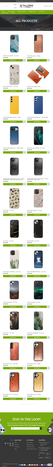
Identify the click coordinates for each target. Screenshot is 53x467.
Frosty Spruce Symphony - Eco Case (12, 271)
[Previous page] (18, 404)
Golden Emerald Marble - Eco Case (35, 333)
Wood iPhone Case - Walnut (34, 363)
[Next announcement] (44, 1)
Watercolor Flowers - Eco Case (10, 86)
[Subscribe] (41, 428)
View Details (13, 60)
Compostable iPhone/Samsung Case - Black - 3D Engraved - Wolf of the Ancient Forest (14, 179)
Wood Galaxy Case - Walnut (33, 55)
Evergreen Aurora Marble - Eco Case (36, 147)
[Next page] (35, 404)
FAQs (16, 442)
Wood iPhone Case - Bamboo (34, 394)
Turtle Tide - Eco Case (8, 210)
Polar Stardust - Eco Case (33, 240)
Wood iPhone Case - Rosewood (10, 394)
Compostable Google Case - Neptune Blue (13, 147)
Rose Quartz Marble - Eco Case (34, 210)
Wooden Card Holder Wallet (34, 86)
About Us (17, 444)
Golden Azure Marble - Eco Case (11, 55)
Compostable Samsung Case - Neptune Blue (37, 117)
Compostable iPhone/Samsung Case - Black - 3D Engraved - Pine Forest (38, 179)
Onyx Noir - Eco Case (8, 240)
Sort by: (32, 29)
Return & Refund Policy (32, 448)
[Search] (7, 6)
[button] (11, 11)
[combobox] (6, 6)
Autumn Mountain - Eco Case (10, 302)
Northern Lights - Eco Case (33, 302)
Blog (16, 448)
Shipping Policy (30, 444)
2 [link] (23, 404)
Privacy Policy (30, 442)
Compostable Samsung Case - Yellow (12, 117)
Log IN (45, 6)
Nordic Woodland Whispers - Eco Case (36, 271)
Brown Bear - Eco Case (8, 332)
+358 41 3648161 (44, 449)
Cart (49, 6)
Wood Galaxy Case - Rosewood (10, 363)
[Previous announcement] (9, 1)
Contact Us (17, 446)
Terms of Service (30, 446)
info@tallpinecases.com (45, 447)
